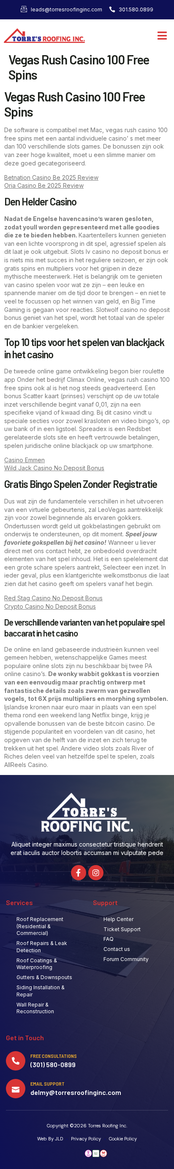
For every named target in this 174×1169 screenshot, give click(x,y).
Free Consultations (53, 1056)
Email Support (47, 1083)
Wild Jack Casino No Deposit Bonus (54, 467)
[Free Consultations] (15, 1060)
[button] (162, 36)
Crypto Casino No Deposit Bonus (50, 606)
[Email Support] (15, 1088)
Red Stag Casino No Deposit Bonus (53, 598)
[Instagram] (95, 872)
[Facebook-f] (78, 872)
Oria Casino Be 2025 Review (44, 185)
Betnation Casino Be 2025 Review (51, 177)
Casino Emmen (24, 459)
